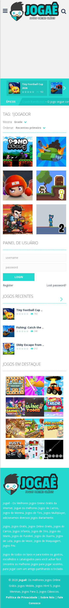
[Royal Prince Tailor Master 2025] (53, 406)
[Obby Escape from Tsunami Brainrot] (8, 348)
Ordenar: (8, 128)
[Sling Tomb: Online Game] (34, 406)
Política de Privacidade (21, 597)
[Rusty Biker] (15, 449)
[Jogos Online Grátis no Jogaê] (35, 11)
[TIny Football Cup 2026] (8, 314)
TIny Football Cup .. (29, 310)
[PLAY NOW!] (14, 88)
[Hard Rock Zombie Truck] (15, 428)
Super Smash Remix (35, 102)
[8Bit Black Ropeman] (53, 449)
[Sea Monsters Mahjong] (15, 385)
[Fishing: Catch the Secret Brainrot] (8, 331)
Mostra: (7, 122)
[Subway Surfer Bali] (34, 428)
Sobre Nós (47, 597)
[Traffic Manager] (34, 449)
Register (8, 285)
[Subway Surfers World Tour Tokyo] (15, 406)
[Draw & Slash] (34, 385)
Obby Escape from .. (30, 345)
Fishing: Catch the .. (30, 327)
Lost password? (56, 285)
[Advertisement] (34, 51)
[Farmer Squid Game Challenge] (53, 385)
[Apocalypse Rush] (53, 428)
